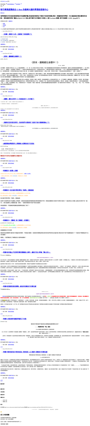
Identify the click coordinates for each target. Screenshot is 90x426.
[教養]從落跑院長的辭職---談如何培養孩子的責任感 (19, 286)
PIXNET (35, 409)
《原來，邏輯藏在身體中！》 (12, 56)
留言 (13, 46)
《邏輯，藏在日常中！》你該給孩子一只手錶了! (18, 99)
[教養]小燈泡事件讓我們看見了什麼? (15, 319)
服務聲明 (56, 409)
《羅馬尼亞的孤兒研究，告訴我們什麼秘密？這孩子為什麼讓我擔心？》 (26, 122)
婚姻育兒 (10, 21)
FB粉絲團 (14, 175)
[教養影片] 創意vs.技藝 (10, 170)
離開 (7, 424)
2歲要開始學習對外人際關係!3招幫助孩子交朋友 (18, 143)
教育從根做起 (11, 49)
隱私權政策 (52, 409)
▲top (1, 51)
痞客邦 (10, 46)
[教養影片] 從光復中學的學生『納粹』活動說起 (18, 190)
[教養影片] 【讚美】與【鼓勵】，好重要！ (16, 220)
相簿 (4, 23)
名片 (4, 26)
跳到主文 (2, 12)
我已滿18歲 (3, 424)
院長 (3, 296)
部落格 (4, 25)
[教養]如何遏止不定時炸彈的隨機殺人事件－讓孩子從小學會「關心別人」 (27, 252)
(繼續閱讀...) (3, 44)
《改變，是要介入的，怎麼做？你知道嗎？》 (17, 34)
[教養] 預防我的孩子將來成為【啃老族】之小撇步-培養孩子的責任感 (25, 352)
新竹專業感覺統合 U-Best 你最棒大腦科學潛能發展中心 (24, 9)
